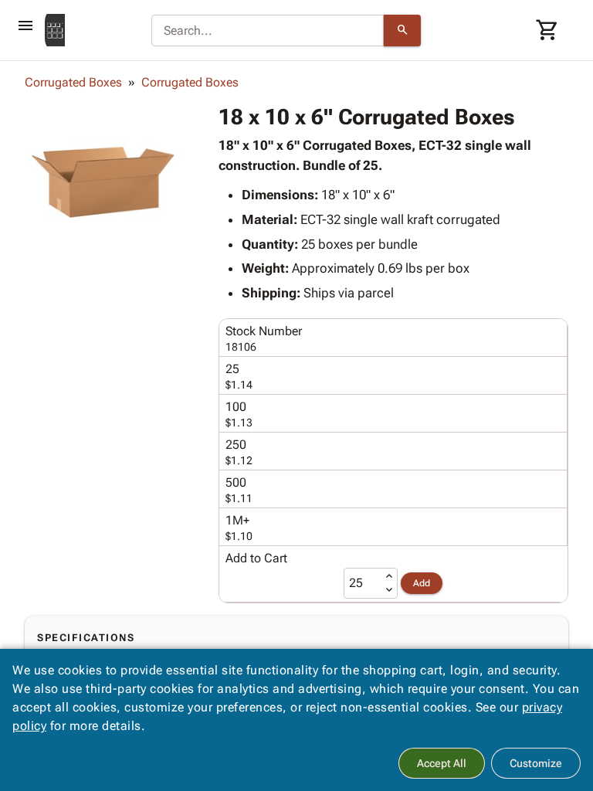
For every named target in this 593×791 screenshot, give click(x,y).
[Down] (389, 590)
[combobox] (267, 30)
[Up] (389, 576)
